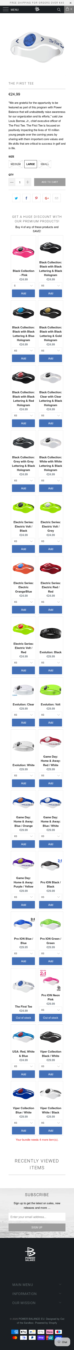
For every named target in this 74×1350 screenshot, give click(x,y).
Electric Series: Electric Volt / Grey (51, 526)
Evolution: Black (50, 652)
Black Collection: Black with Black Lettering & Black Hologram (50, 268)
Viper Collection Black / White (50, 1053)
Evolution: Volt (50, 704)
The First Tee (23, 1006)
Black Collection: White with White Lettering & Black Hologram (50, 463)
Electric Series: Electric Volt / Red (23, 648)
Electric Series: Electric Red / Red (51, 587)
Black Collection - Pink (23, 273)
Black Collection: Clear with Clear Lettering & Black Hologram (50, 398)
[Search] (59, 9)
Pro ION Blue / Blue (23, 940)
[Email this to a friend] (57, 198)
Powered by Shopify (46, 1322)
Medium (16, 164)
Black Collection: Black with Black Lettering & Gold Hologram (50, 333)
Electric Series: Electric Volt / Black (23, 526)
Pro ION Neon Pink (50, 997)
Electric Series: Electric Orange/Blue (23, 587)
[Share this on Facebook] (26, 198)
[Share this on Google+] (47, 198)
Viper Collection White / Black (50, 1110)
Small (45, 164)
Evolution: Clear (23, 704)
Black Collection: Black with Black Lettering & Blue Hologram (23, 333)
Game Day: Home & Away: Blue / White (51, 821)
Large (30, 164)
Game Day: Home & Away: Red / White (51, 760)
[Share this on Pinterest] (36, 198)
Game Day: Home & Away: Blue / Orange (23, 821)
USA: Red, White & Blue (23, 1053)
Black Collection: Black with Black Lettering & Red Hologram (23, 398)
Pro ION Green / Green (50, 940)
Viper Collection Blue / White (23, 1110)
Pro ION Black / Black (50, 884)
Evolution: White (24, 765)
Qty (11, 174)
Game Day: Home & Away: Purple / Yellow (23, 882)
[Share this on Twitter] (16, 198)
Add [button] (23, 293)
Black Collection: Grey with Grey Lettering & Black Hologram (23, 463)
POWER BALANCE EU (31, 1319)
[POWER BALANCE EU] (37, 9)
